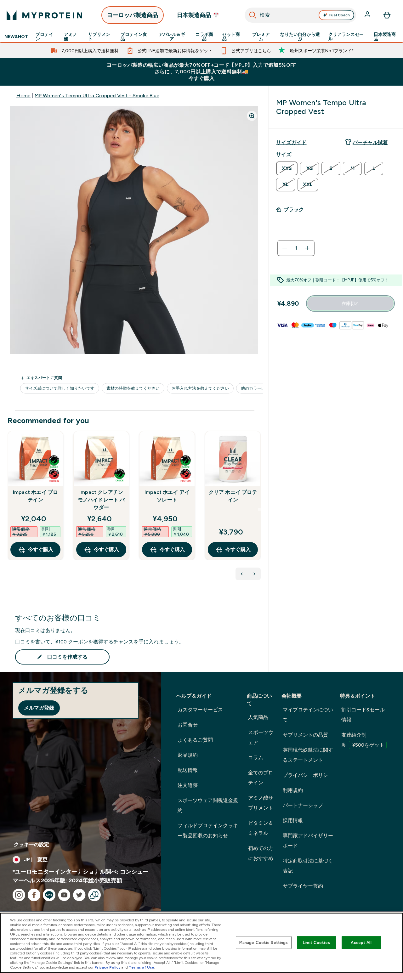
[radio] (287, 168)
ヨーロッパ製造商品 (132, 15)
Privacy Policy (107, 967)
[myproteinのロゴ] (44, 15)
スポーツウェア (260, 737)
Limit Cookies (316, 942)
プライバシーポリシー (308, 775)
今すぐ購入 (40, 549)
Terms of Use (141, 967)
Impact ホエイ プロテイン (35, 495)
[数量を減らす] (285, 248)
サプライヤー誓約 (303, 886)
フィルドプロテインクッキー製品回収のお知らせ (208, 830)
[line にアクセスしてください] (49, 895)
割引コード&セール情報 (363, 714)
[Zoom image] (252, 116)
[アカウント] (368, 15)
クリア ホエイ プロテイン (233, 495)
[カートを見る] (386, 15)
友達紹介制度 (362, 740)
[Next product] (254, 574)
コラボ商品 (204, 36)
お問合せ (188, 724)
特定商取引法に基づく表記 (308, 866)
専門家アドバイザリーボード (308, 840)
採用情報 (293, 820)
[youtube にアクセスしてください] (64, 895)
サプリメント (99, 36)
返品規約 (188, 755)
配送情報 (188, 770)
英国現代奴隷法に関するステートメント (308, 755)
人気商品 (258, 717)
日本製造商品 (385, 36)
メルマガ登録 (39, 707)
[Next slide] (259, 509)
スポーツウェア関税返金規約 (208, 805)
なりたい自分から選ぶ (300, 36)
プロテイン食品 (134, 36)
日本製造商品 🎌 (198, 15)
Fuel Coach (339, 15)
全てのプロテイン (260, 777)
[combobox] (300, 15)
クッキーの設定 (31, 844)
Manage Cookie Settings (263, 942)
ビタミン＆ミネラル (260, 828)
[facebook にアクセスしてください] (34, 895)
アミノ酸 (70, 36)
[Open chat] (94, 895)
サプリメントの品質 (305, 735)
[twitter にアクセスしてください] (79, 895)
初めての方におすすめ (260, 853)
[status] (296, 248)
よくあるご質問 (195, 740)
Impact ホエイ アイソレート (167, 495)
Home (23, 95)
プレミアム (261, 36)
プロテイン (44, 36)
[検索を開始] (252, 15)
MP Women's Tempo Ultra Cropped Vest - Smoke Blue (97, 95)
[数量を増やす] (307, 248)
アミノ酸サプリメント (260, 803)
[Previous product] (242, 574)
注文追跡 (188, 785)
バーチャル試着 (370, 142)
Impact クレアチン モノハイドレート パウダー (101, 499)
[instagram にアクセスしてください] (19, 895)
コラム (255, 757)
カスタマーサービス (200, 709)
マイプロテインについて (308, 714)
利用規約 (293, 790)
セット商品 (231, 36)
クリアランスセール (346, 36)
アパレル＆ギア (172, 36)
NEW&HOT (16, 36)
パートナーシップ (303, 805)
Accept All (361, 942)
